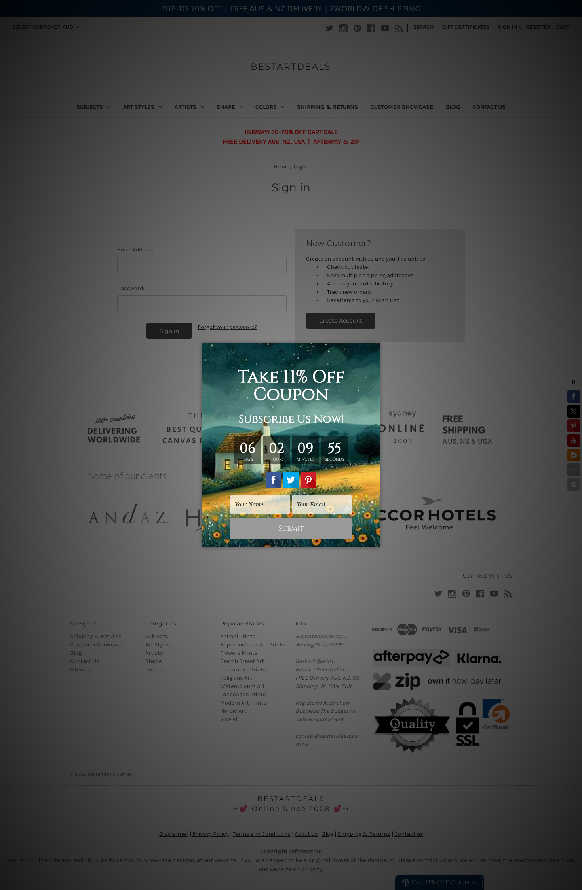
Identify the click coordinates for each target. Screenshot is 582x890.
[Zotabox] (375, 540)
